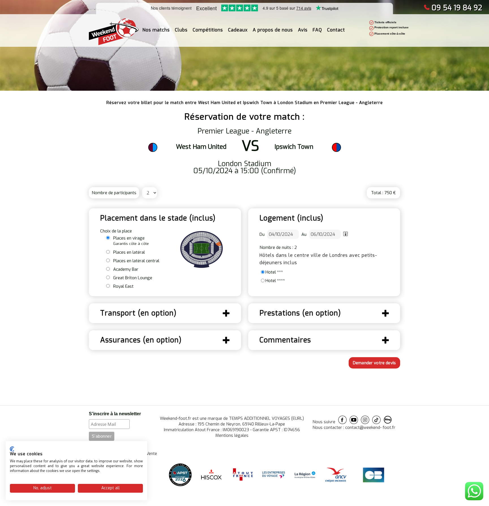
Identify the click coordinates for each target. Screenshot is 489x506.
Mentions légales (231, 435)
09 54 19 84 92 (457, 7)
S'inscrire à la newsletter (115, 413)
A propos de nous (273, 30)
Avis (303, 30)
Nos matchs (156, 30)
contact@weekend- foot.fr (370, 427)
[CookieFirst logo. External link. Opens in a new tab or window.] (12, 449)
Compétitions (208, 30)
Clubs (181, 30)
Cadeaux (238, 30)
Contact (336, 30)
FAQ (317, 30)
